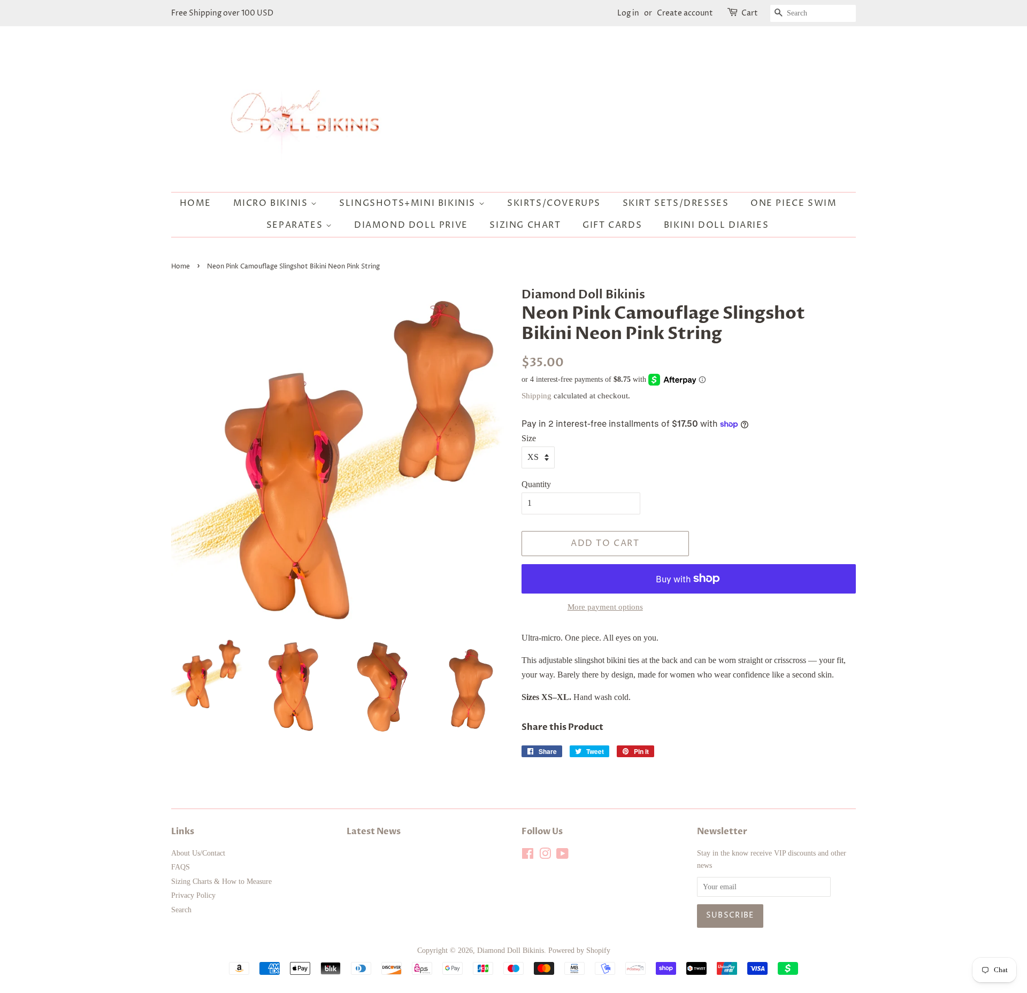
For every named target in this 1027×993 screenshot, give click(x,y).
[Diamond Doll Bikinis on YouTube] (562, 856)
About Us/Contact (198, 853)
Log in (628, 13)
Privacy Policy (193, 895)
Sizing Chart (525, 225)
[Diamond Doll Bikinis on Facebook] (528, 856)
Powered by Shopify (579, 950)
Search (181, 910)
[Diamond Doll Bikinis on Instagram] (545, 856)
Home (195, 203)
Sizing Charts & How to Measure (221, 881)
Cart (749, 13)
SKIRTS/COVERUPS (554, 203)
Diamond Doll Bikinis (510, 950)
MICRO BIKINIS (272, 203)
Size (529, 438)
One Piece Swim (793, 203)
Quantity (536, 484)
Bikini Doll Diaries (716, 225)
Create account (685, 13)
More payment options (605, 607)
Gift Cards (612, 225)
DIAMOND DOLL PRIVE (411, 225)
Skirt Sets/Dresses (676, 203)
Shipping (536, 395)
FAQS (180, 867)
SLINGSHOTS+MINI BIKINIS (408, 203)
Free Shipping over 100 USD (222, 13)
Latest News (374, 831)
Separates (296, 225)
